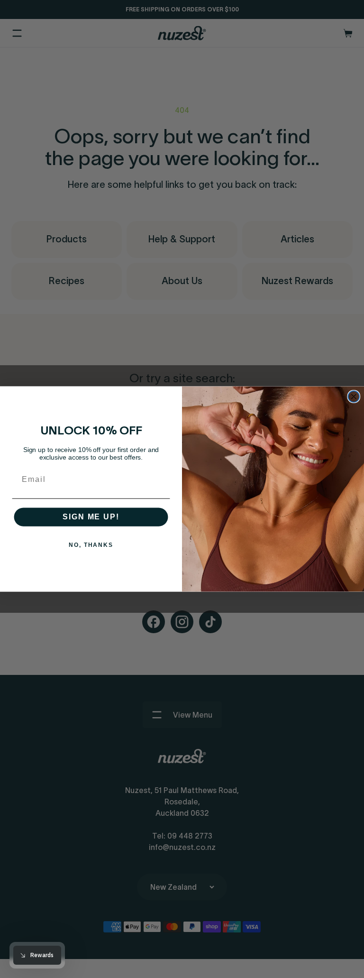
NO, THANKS (91, 545)
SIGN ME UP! (91, 517)
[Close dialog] (354, 396)
